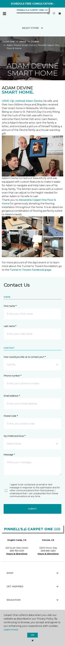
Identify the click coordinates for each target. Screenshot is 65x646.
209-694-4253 (48, 550)
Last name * (10, 326)
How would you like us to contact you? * (25, 357)
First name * (10, 306)
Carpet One (8, 41)
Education (14, 600)
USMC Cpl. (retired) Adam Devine (22, 100)
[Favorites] (54, 13)
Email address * (12, 396)
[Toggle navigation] (4, 14)
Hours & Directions (16, 553)
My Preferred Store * (14, 436)
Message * (9, 455)
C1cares (35, 41)
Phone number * (12, 376)
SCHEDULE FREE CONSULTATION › (32, 3)
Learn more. (11, 629)
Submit (32, 508)
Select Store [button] (30, 28)
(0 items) (60, 13)
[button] (48, 13)
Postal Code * (11, 416)
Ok (32, 635)
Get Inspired (15, 586)
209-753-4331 (17, 550)
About (22, 41)
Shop (10, 573)
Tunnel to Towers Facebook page (30, 269)
